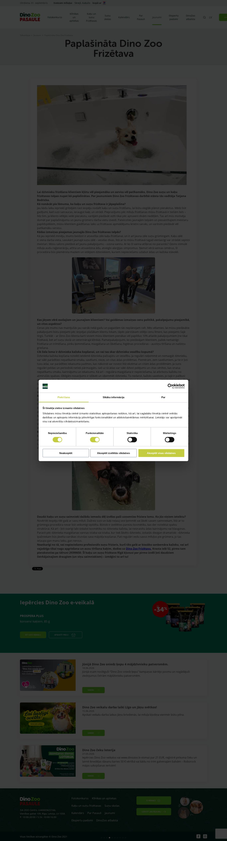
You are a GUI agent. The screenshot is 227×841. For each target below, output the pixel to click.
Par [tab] (163, 397)
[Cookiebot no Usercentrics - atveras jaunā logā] (170, 386)
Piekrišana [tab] (63, 397)
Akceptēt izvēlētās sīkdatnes (113, 453)
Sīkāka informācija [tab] (113, 397)
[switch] (95, 439)
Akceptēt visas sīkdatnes (161, 453)
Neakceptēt (65, 453)
